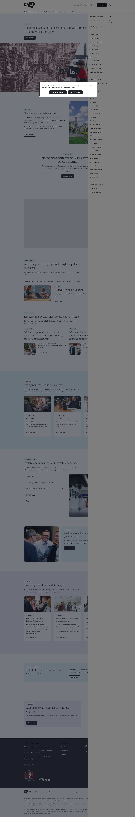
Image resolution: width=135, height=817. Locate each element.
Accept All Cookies (75, 92)
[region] (68, 89)
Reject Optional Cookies (58, 92)
